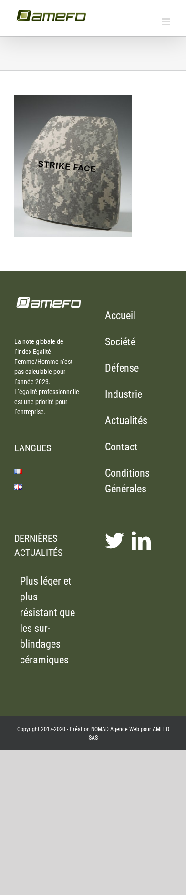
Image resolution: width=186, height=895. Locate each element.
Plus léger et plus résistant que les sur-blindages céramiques (47, 620)
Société (120, 342)
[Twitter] (114, 540)
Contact (121, 447)
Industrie (123, 394)
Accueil (120, 315)
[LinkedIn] (141, 540)
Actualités (126, 420)
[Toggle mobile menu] (167, 22)
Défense (122, 368)
